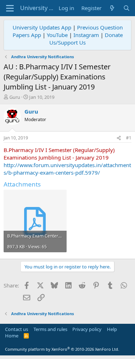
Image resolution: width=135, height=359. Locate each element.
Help (112, 329)
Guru (14, 97)
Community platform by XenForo (62, 349)
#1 (128, 138)
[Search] (127, 8)
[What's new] (112, 8)
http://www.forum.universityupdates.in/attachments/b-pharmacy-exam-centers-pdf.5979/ (67, 168)
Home (11, 335)
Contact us (16, 329)
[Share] (118, 138)
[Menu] (9, 8)
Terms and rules (50, 329)
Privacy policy (87, 329)
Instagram (86, 34)
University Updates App (42, 27)
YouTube (57, 34)
